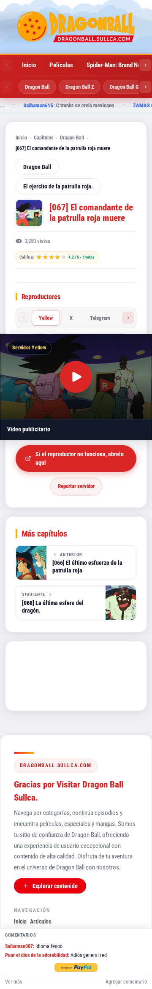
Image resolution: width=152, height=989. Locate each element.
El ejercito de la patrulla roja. (58, 186)
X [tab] (71, 318)
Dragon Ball (37, 87)
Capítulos (43, 137)
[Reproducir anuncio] (76, 377)
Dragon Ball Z (79, 87)
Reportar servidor (76, 486)
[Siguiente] (145, 65)
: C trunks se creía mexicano (65, 105)
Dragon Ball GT (126, 87)
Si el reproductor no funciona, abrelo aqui (79, 458)
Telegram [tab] (100, 318)
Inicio (29, 65)
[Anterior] (7, 65)
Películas (61, 65)
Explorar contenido (55, 886)
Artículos (40, 921)
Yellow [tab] (46, 318)
